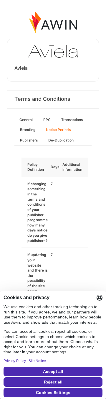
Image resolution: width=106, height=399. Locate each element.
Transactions (72, 119)
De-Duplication (61, 140)
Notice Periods (58, 129)
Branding (27, 129)
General (26, 119)
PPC (47, 119)
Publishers (29, 140)
